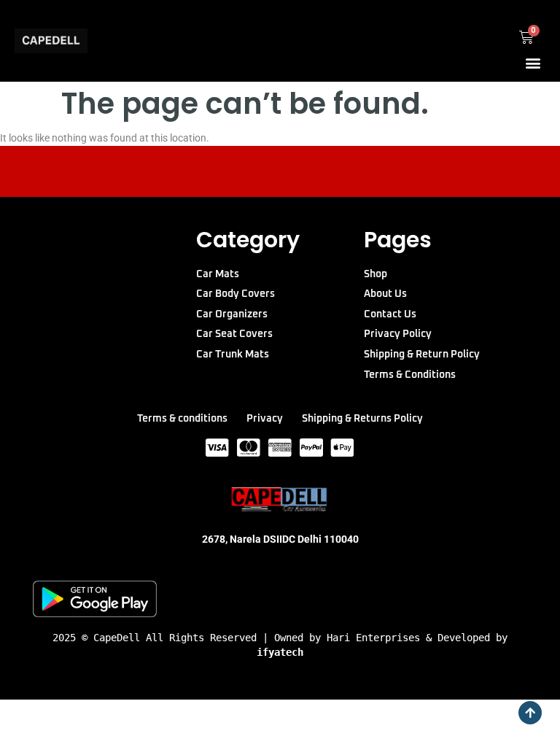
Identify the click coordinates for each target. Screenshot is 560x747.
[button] (533, 62)
